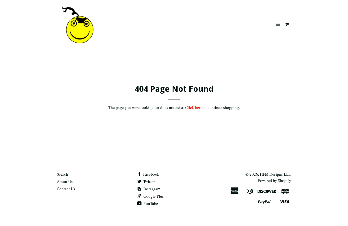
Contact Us (66, 188)
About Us (65, 181)
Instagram (151, 188)
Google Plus (153, 196)
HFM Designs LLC (275, 174)
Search (62, 174)
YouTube (150, 203)
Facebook (150, 174)
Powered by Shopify (274, 180)
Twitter (148, 181)
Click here (193, 107)
